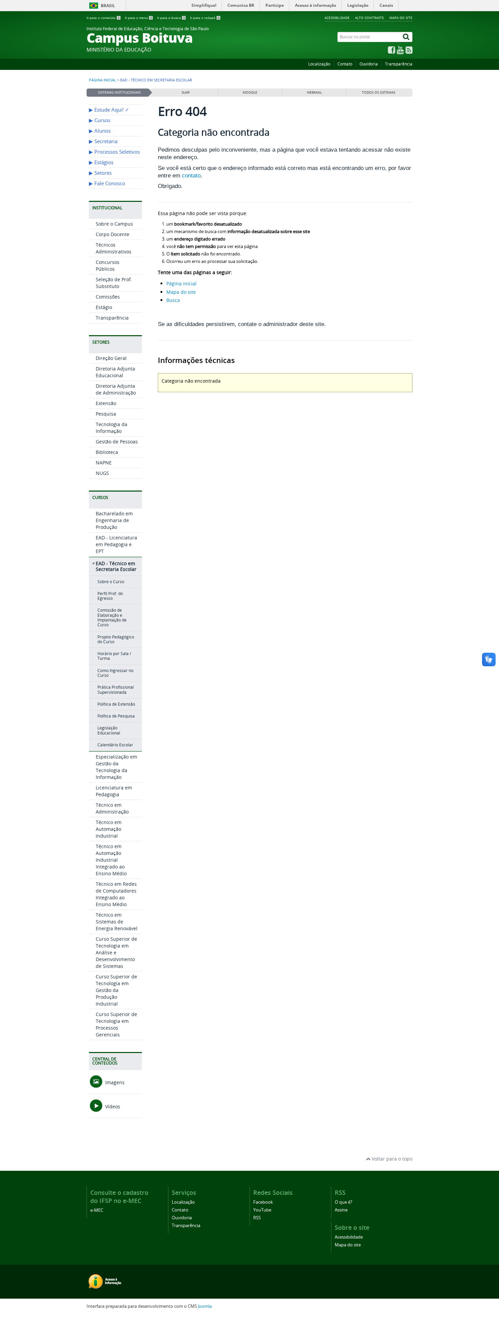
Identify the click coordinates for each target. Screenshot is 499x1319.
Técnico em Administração (112, 808)
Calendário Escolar (115, 744)
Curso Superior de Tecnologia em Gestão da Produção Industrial (116, 990)
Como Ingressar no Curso (115, 673)
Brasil (108, 5)
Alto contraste (369, 17)
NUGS (102, 473)
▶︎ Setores (100, 173)
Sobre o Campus (114, 224)
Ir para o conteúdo (103, 18)
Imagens (114, 1082)
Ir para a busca (171, 18)
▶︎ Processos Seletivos (114, 152)
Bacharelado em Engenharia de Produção (114, 520)
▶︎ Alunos (100, 131)
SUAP (186, 92)
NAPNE (104, 462)
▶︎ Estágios (101, 162)
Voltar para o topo (391, 1158)
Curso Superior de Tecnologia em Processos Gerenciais (116, 1024)
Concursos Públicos (107, 265)
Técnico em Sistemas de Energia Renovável (116, 922)
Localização (319, 64)
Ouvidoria (368, 64)
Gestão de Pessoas (117, 441)
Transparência (398, 64)
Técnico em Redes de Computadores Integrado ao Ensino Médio (116, 894)
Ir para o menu (138, 18)
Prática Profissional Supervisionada (115, 689)
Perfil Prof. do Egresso (110, 596)
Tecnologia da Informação (111, 427)
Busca (173, 300)
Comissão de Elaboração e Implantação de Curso (112, 617)
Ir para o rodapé (205, 18)
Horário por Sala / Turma (114, 656)
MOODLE (250, 92)
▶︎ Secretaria (103, 141)
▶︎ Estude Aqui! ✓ (109, 110)
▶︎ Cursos (99, 120)
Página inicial (102, 80)
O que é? (343, 1202)
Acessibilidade (337, 17)
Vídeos (112, 1106)
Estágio (104, 307)
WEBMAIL (314, 92)
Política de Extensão (116, 704)
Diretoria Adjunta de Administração (116, 389)
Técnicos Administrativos (113, 248)
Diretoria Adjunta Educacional (115, 372)
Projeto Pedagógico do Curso (115, 639)
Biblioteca (107, 452)
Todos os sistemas (378, 92)
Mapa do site (400, 17)
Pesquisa (106, 413)
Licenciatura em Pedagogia (114, 791)
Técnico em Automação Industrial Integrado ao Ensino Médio (111, 860)
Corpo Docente (112, 234)
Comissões (108, 296)
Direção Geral (111, 358)
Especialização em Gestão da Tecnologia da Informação (116, 766)
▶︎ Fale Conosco (107, 183)
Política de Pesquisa (116, 716)
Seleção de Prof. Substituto (114, 282)
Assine (341, 1210)
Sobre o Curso (110, 581)
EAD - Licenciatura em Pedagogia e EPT (116, 544)
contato (191, 175)
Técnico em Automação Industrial (109, 829)
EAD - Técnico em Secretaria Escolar (116, 566)
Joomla (205, 1306)
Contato (344, 64)
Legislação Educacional (108, 730)
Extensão (106, 403)
